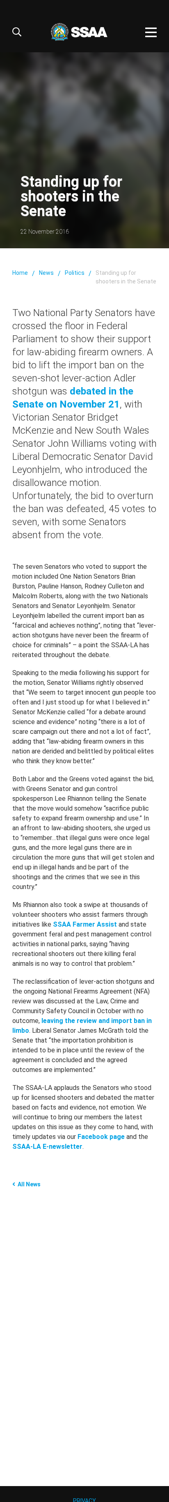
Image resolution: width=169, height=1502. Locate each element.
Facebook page (101, 1137)
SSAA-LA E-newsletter (47, 1146)
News (46, 273)
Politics (74, 273)
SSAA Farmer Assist (85, 924)
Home (20, 273)
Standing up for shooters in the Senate (126, 277)
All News (29, 1184)
